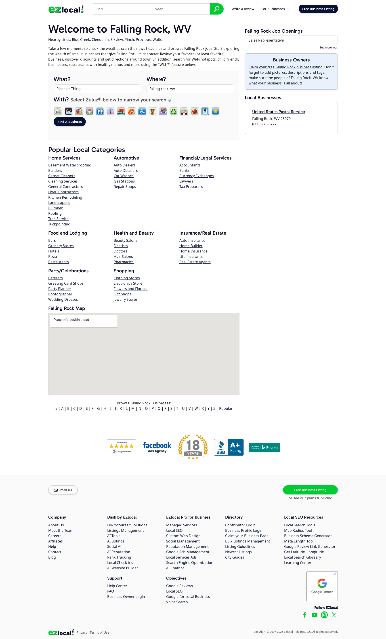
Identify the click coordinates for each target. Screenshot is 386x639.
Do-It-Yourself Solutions (127, 525)
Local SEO (174, 530)
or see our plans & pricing (310, 498)
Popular (226, 408)
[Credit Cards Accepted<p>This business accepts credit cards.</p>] (79, 111)
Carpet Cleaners (61, 175)
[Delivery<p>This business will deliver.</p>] (121, 111)
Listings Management (125, 530)
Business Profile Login (243, 530)
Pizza (52, 256)
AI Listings (115, 541)
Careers (54, 535)
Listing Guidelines (240, 546)
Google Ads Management (187, 551)
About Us (56, 525)
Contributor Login (240, 525)
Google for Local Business (188, 596)
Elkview (117, 39)
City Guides (234, 557)
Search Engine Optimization (189, 562)
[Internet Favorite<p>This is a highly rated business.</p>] (215, 111)
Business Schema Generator (308, 535)
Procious (143, 39)
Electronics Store (128, 283)
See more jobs (329, 47)
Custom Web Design (183, 535)
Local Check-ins (120, 562)
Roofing (55, 213)
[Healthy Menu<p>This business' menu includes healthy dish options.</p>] (194, 111)
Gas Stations (124, 181)
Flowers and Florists (130, 288)
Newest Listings (238, 551)
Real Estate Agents (195, 261)
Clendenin (100, 39)
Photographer (60, 294)
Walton (159, 39)
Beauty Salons (125, 240)
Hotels (53, 251)
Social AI (114, 546)
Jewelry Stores (126, 299)
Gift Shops (122, 294)
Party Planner (59, 288)
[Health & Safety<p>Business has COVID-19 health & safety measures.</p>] (205, 111)
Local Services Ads (181, 557)
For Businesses (273, 9)
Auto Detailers (126, 170)
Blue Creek (81, 39)
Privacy (82, 632)
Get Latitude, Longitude (304, 551)
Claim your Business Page (247, 535)
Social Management (183, 541)
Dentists (121, 245)
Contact (54, 551)
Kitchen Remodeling (65, 197)
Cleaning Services (63, 181)
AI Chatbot (175, 567)
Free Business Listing (310, 490)
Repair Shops (125, 186)
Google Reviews (179, 585)
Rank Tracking (119, 557)
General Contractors (65, 186)
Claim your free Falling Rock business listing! (286, 67)
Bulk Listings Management (247, 541)
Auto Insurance (192, 240)
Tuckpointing (59, 224)
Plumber (55, 208)
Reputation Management (187, 546)
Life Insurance (191, 256)
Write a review (242, 9)
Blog (52, 557)
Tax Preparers (191, 186)
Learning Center (297, 562)
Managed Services (181, 525)
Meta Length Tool (299, 541)
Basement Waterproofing (69, 165)
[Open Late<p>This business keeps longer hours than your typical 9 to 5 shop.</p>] (68, 111)
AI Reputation (118, 551)
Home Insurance (193, 251)
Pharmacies (124, 261)
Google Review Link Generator (310, 546)
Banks (184, 170)
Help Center (117, 585)
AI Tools (113, 535)
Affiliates (55, 541)
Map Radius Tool (298, 530)
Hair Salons (123, 256)
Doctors (120, 251)
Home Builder (191, 245)
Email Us (65, 490)
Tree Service (58, 218)
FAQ (110, 591)
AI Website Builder (122, 567)
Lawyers (186, 181)
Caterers (55, 277)
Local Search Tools (299, 525)
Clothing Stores (127, 277)
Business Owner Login (126, 596)
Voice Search (177, 601)
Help (52, 546)
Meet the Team (60, 530)
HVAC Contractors (63, 191)
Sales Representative (266, 40)
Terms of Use (99, 632)
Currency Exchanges (196, 175)
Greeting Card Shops (66, 283)
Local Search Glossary (302, 557)
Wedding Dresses (63, 299)
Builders (55, 170)
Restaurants (58, 261)
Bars (52, 240)
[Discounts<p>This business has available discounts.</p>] (131, 111)
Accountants (190, 165)
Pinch (129, 39)
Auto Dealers (125, 165)
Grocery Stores (61, 245)
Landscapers (59, 202)
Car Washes (124, 175)
